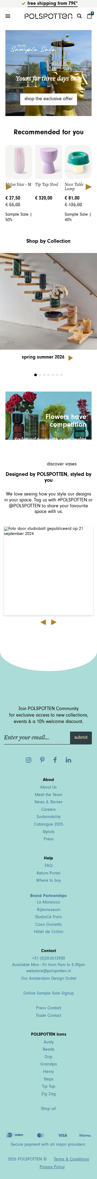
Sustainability (49, 817)
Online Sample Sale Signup (48, 994)
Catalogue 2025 (48, 825)
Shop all (48, 1109)
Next (88, 186)
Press (49, 839)
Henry (48, 1072)
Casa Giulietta (48, 925)
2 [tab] (40, 375)
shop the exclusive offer (49, 99)
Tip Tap (48, 1087)
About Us (48, 788)
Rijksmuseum (48, 910)
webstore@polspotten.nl (48, 971)
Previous (8, 186)
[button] (48, 571)
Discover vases (62, 464)
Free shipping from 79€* (52, 4)
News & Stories (48, 802)
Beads (48, 1050)
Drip (48, 1057)
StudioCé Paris (48, 917)
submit (81, 738)
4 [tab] (48, 375)
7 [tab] (61, 375)
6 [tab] (57, 375)
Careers (48, 810)
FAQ (49, 866)
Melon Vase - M (18, 184)
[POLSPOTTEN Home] (48, 16)
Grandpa (48, 1064)
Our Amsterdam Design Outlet (48, 979)
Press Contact (48, 1008)
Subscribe (23, 645)
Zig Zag (48, 1094)
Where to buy (48, 881)
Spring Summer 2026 (43, 357)
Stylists (49, 832)
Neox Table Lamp (74, 186)
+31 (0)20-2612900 (48, 959)
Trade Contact (48, 1016)
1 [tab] (35, 375)
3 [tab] (44, 375)
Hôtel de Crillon (48, 932)
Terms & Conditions (71, 1160)
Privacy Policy (52, 1167)
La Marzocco (48, 902)
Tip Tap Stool (46, 184)
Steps (49, 1079)
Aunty (49, 1042)
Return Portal (48, 873)
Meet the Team (48, 795)
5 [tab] (52, 375)
